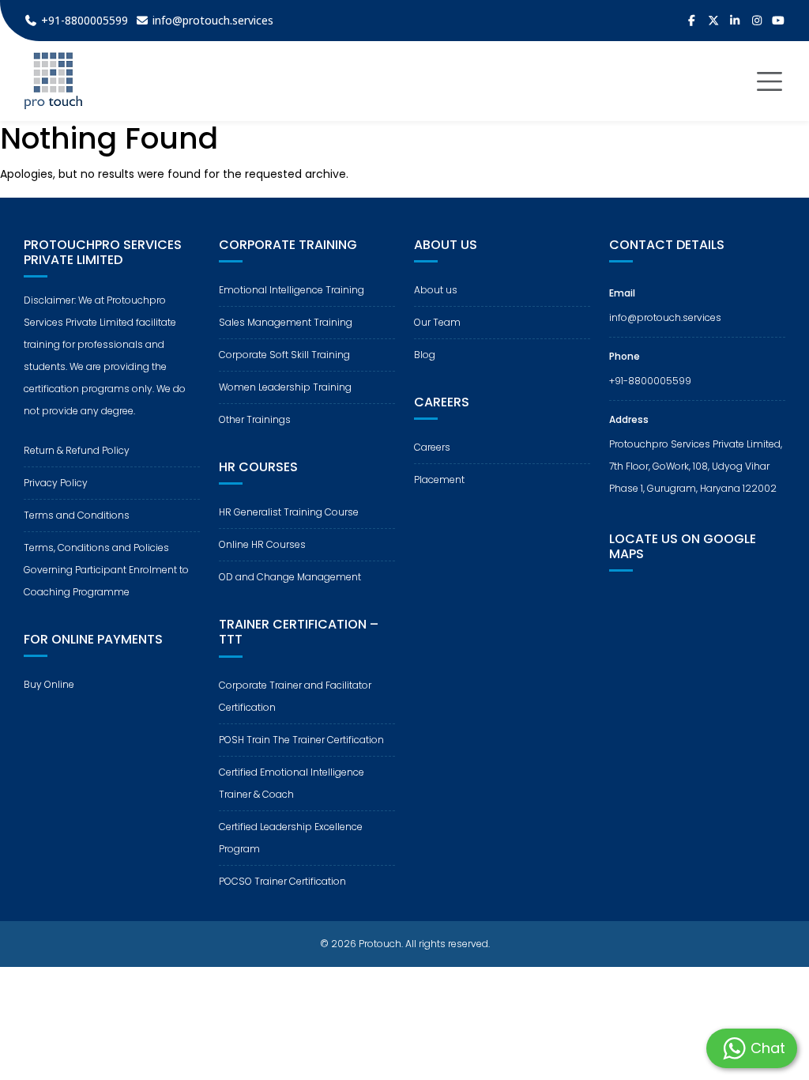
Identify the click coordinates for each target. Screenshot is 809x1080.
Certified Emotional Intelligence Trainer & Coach (291, 783)
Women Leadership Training (285, 387)
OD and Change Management (290, 576)
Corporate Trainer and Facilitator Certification (295, 696)
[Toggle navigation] (769, 81)
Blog (424, 354)
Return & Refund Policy (77, 450)
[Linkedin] (735, 20)
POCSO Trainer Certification (282, 881)
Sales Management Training (285, 322)
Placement (439, 479)
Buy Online (49, 684)
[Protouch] (53, 81)
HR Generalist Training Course (289, 512)
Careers (432, 447)
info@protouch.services (665, 317)
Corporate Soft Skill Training (284, 354)
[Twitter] (713, 20)
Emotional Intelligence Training (291, 289)
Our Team (437, 322)
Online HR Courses (262, 544)
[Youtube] (779, 20)
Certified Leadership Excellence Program (291, 837)
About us (435, 289)
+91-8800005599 (650, 380)
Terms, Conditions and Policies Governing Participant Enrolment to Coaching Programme (106, 570)
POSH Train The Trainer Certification (301, 739)
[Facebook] (692, 20)
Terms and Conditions (77, 515)
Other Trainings (255, 419)
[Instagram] (757, 20)
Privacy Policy (56, 482)
